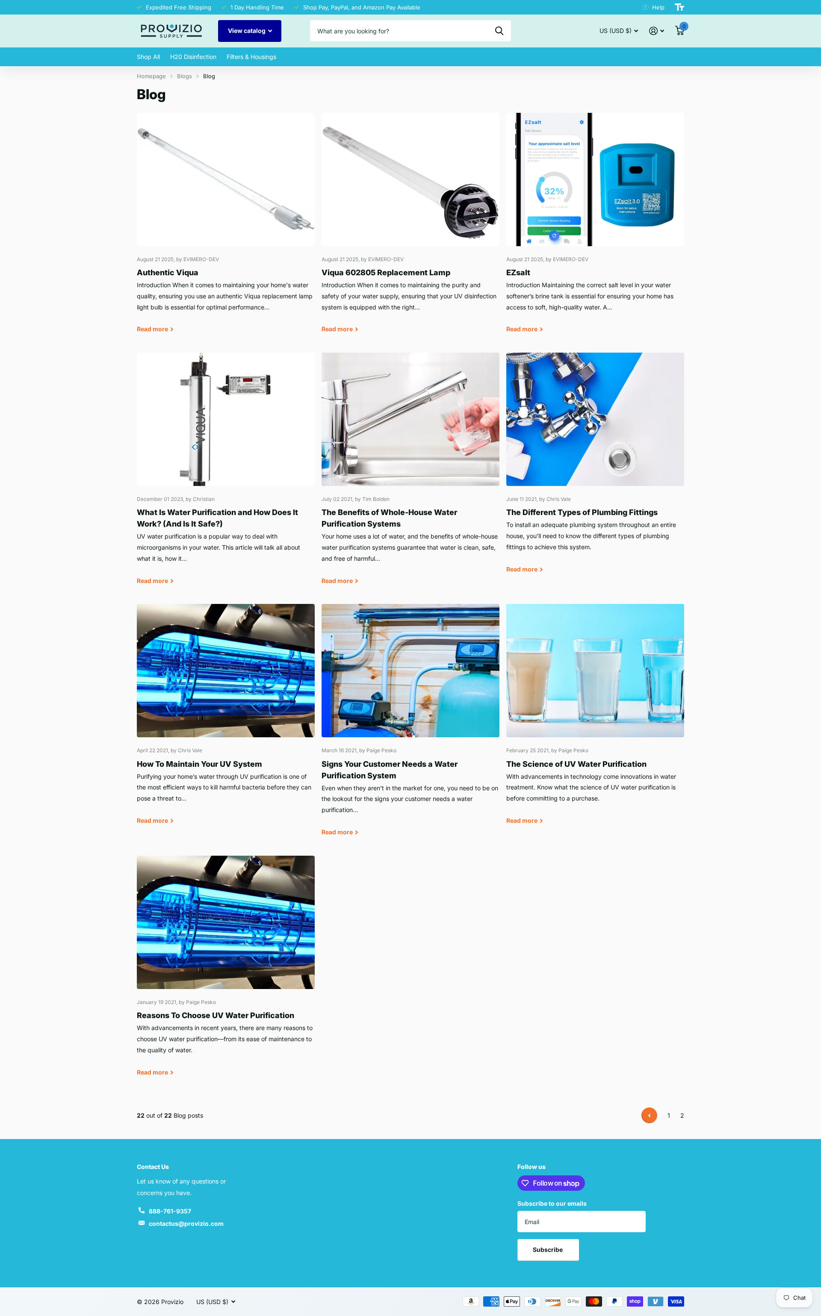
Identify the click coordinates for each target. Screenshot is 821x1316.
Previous (649, 1115)
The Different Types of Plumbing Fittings (595, 469)
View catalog (247, 30)
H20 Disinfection (193, 56)
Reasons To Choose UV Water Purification (226, 972)
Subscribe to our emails (552, 1203)
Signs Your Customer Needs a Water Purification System (410, 726)
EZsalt (595, 229)
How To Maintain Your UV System (226, 720)
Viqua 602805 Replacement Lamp (410, 229)
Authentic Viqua (226, 229)
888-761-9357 (170, 1211)
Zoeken (499, 30)
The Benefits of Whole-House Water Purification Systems (410, 475)
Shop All (148, 56)
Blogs (184, 76)
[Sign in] (656, 31)
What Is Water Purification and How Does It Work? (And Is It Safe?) (226, 475)
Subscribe (548, 1249)
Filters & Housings (251, 56)
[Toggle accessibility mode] (679, 7)
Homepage (151, 76)
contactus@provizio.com (186, 1223)
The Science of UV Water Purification (595, 720)
